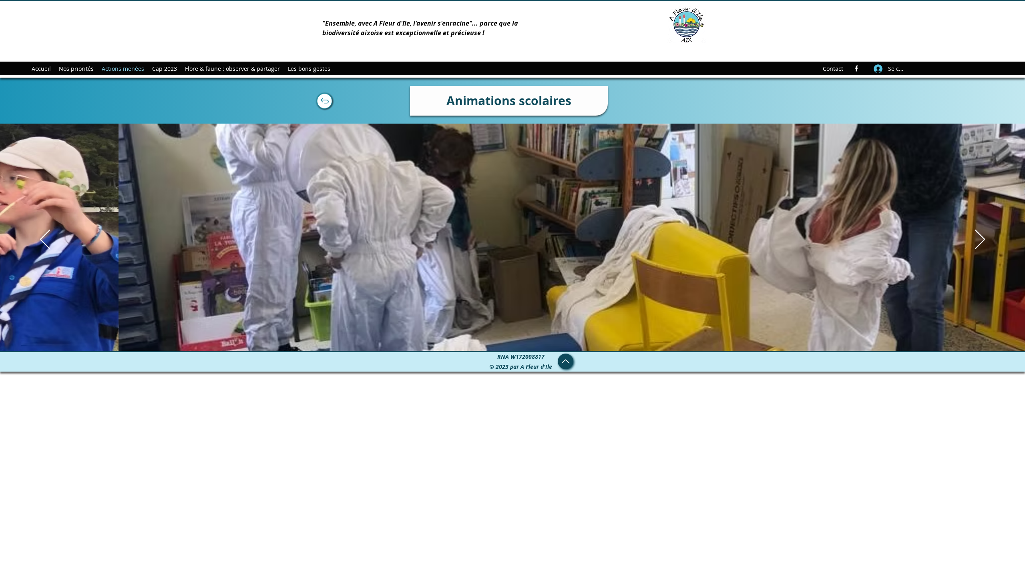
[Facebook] (856, 68)
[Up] (324, 101)
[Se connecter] (878, 68)
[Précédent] (45, 240)
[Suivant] (980, 240)
